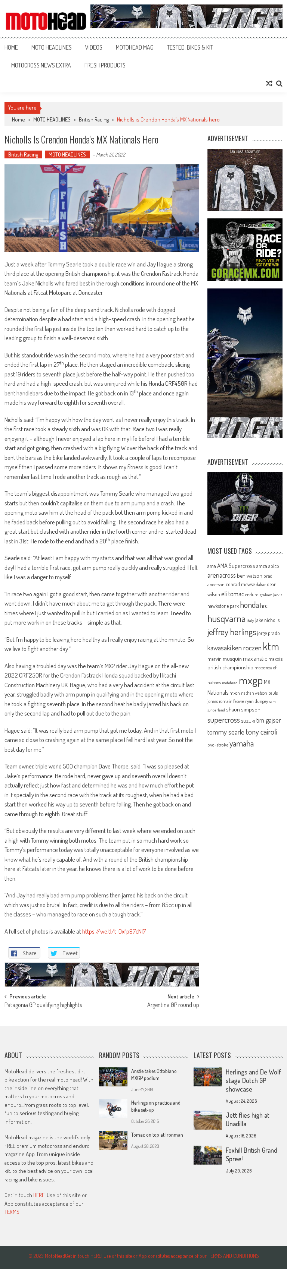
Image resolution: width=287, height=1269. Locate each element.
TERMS (11, 1211)
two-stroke (217, 744)
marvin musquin (224, 658)
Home (11, 47)
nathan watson (254, 693)
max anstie (255, 658)
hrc (264, 605)
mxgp (251, 680)
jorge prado (268, 633)
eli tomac (232, 593)
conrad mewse (240, 584)
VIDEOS (93, 47)
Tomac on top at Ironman (157, 1134)
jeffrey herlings (231, 631)
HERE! (39, 1195)
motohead (230, 682)
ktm (271, 646)
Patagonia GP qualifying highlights (43, 1005)
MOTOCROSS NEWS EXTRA (41, 65)
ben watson (249, 575)
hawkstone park (223, 606)
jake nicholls (267, 620)
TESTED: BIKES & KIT (190, 47)
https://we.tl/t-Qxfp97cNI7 (114, 931)
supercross (223, 719)
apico (273, 566)
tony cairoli (261, 731)
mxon (234, 693)
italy (250, 620)
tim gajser (268, 720)
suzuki (248, 720)
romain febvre (231, 701)
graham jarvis (271, 594)
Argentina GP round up (173, 1005)
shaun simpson (243, 709)
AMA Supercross (236, 565)
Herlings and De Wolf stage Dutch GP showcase (253, 1080)
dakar (261, 584)
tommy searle (225, 731)
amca (261, 565)
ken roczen (247, 647)
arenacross (221, 575)
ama (211, 565)
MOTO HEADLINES (51, 47)
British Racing (94, 119)
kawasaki (219, 647)
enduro (252, 594)
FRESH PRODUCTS (105, 65)
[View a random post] (269, 83)
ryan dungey (256, 701)
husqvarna (226, 618)
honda (249, 605)
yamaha (241, 743)
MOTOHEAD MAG (135, 47)
